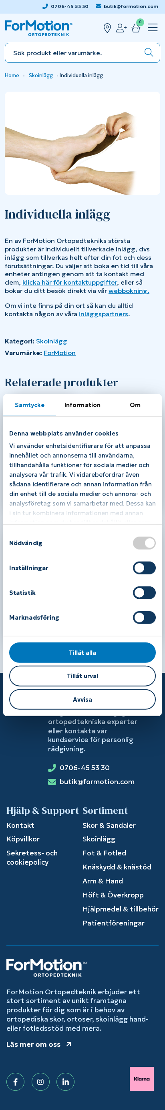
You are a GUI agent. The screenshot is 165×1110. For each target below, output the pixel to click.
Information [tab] (82, 404)
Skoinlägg (41, 75)
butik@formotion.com (131, 6)
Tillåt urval (82, 676)
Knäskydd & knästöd (116, 867)
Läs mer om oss (33, 1044)
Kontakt (20, 825)
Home (12, 75)
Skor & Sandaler (109, 825)
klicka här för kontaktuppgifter (69, 282)
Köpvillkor (23, 839)
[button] (149, 52)
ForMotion (60, 353)
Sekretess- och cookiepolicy (32, 858)
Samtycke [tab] (30, 404)
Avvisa (82, 699)
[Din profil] (121, 28)
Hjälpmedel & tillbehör (120, 909)
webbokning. (129, 291)
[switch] (144, 567)
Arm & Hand (102, 881)
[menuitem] (151, 28)
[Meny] (152, 28)
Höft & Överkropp (113, 895)
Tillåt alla (82, 652)
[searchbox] (72, 52)
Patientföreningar (113, 923)
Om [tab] (135, 404)
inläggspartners (103, 314)
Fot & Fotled (104, 853)
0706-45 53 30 (70, 6)
